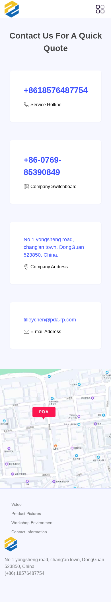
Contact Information (29, 531)
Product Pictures (26, 513)
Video (16, 504)
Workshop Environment (32, 522)
